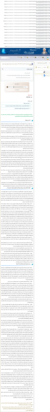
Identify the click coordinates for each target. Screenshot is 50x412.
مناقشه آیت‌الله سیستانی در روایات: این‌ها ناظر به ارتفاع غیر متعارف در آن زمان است (18, 75)
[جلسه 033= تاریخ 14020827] (44, 75)
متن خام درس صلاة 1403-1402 (41, 63)
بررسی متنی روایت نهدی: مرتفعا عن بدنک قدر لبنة (23, 77)
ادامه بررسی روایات (27, 73)
